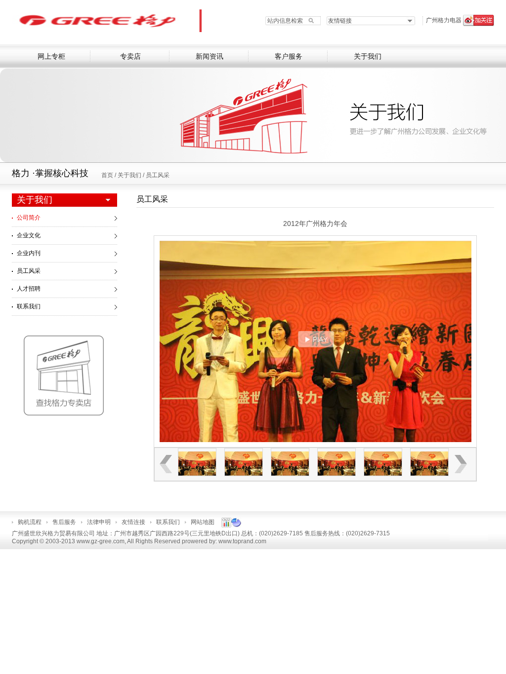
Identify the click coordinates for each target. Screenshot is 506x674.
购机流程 (30, 522)
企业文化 (29, 235)
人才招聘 (29, 288)
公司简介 (29, 217)
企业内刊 (29, 253)
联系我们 (29, 306)
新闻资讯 (209, 56)
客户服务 (288, 56)
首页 (108, 175)
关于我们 (367, 56)
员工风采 (157, 175)
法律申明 (99, 522)
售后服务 (64, 522)
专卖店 (130, 56)
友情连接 (133, 522)
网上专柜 (51, 56)
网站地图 (202, 522)
